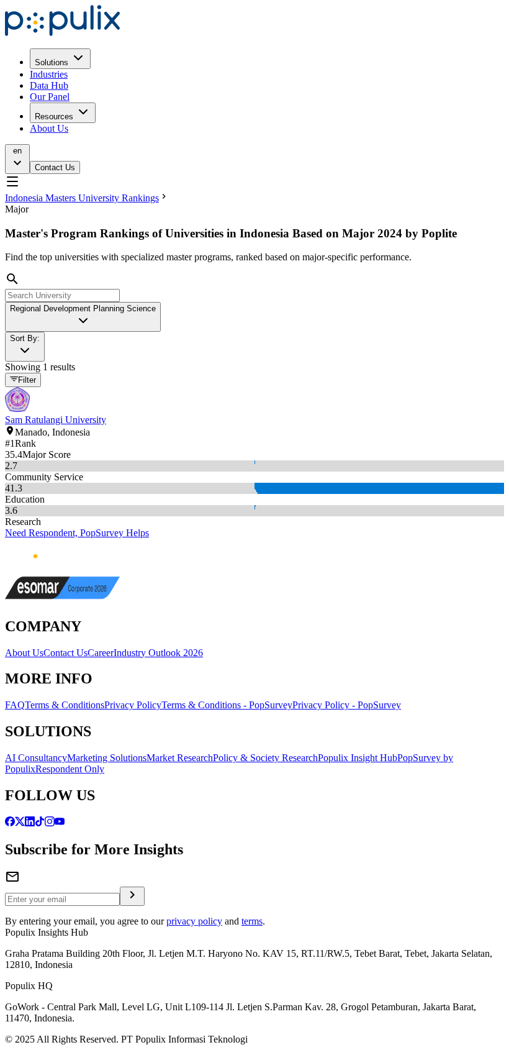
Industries (49, 74)
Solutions (51, 62)
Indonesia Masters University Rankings (82, 198)
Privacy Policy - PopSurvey (346, 705)
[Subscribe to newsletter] (132, 896)
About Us (49, 128)
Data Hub (49, 85)
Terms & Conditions (64, 705)
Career (101, 652)
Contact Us (55, 167)
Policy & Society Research (265, 757)
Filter (27, 380)
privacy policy (194, 921)
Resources (54, 116)
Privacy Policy (132, 705)
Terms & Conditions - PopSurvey (226, 705)
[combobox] (83, 317)
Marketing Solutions (106, 757)
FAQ (15, 705)
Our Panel (50, 96)
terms (252, 921)
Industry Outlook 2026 (158, 652)
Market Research (179, 757)
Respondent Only (69, 769)
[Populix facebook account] (10, 823)
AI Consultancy (36, 757)
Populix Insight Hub (357, 757)
